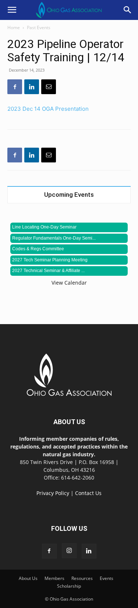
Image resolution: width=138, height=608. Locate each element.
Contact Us (88, 493)
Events (106, 578)
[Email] (48, 86)
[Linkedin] (31, 86)
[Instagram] (69, 550)
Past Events (38, 27)
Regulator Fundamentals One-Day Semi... (54, 238)
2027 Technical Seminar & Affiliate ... (48, 270)
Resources (82, 578)
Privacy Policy (52, 493)
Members (54, 578)
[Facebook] (14, 86)
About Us (28, 578)
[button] (12, 10)
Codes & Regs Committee (38, 248)
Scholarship (69, 586)
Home (13, 27)
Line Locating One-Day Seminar (44, 227)
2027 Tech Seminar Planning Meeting (50, 259)
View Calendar (69, 282)
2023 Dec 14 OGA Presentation (48, 108)
